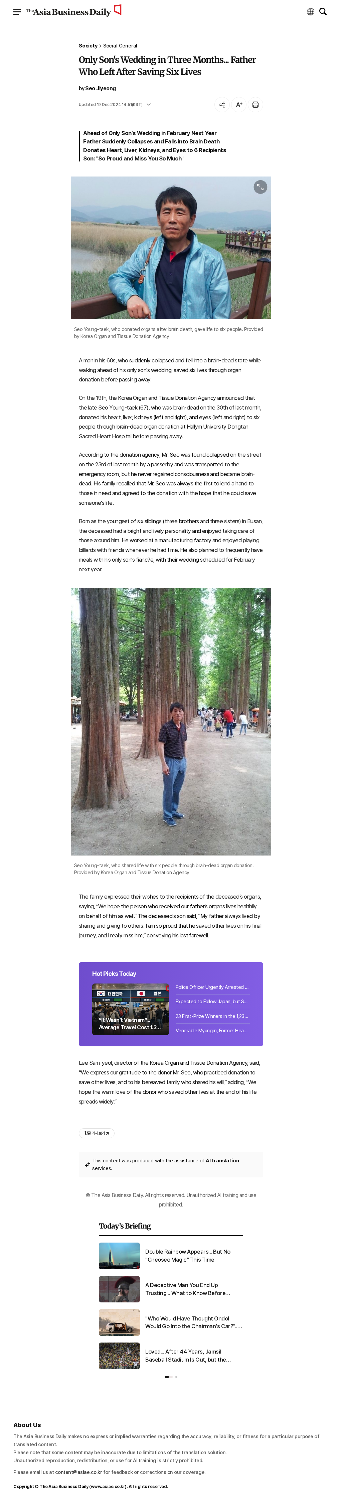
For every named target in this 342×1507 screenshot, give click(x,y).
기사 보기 (94, 1133)
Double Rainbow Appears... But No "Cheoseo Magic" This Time (187, 1255)
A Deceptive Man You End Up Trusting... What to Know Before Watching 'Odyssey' (185, 1289)
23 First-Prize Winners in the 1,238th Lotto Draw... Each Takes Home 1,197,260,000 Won (213, 1016)
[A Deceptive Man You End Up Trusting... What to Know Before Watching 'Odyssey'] (119, 1301)
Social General (120, 45)
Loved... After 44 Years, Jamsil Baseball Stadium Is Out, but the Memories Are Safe (185, 1356)
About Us (27, 1424)
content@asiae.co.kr (78, 1472)
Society (88, 45)
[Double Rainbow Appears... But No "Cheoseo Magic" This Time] (119, 1268)
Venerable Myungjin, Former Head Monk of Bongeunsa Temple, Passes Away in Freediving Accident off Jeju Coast (213, 1031)
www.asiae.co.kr (108, 1486)
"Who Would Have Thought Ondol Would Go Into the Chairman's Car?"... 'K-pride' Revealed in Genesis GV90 (191, 1323)
